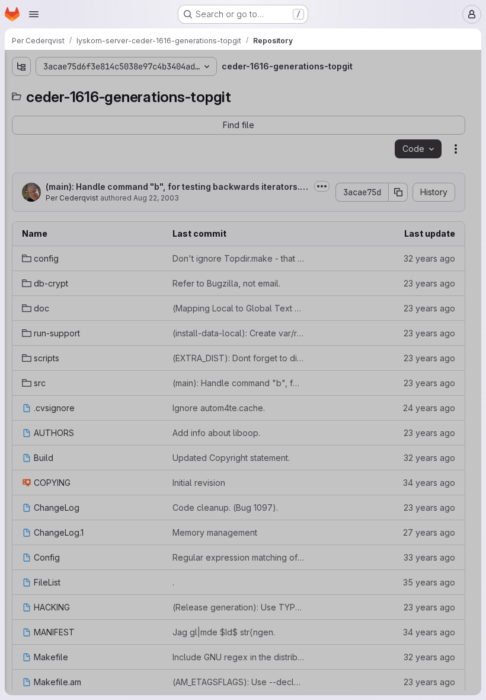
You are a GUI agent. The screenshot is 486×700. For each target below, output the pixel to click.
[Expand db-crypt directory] (21, 130)
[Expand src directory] (21, 206)
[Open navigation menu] (33, 14)
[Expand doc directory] (21, 149)
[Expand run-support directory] (21, 168)
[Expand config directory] (21, 111)
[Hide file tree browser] (21, 66)
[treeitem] (98, 110)
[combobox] (97, 90)
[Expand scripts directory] (21, 187)
